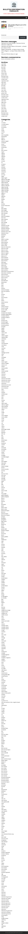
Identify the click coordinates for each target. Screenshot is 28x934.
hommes (3, 553)
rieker (2, 795)
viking (2, 916)
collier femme (4, 408)
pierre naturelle (4, 752)
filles (2, 484)
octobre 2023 (4, 116)
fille (2, 483)
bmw (2, 286)
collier (2, 401)
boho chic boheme (5, 291)
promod (3, 786)
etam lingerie (4, 461)
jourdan (3, 584)
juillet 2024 (3, 102)
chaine (2, 358)
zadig (2, 921)
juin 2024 (3, 104)
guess (2, 538)
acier (2, 133)
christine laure (4, 394)
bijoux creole (4, 245)
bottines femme (4, 306)
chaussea (3, 374)
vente (2, 884)
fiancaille (3, 476)
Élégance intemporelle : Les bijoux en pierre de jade (12, 49)
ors (2, 714)
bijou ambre (4, 208)
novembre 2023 (4, 114)
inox (2, 561)
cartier (2, 349)
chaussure (3, 377)
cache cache (4, 332)
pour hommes (4, 774)
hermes (3, 544)
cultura (2, 426)
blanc (2, 285)
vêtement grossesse (5, 903)
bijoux (2, 237)
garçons (3, 501)
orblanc (3, 711)
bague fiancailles (5, 190)
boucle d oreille (4, 308)
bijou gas (3, 214)
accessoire (3, 125)
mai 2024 (3, 105)
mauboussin (4, 651)
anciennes (3, 145)
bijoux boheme (4, 242)
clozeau (3, 400)
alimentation (4, 136)
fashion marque (4, 466)
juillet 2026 (3, 65)
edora (2, 446)
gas (2, 503)
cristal (2, 420)
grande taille (4, 529)
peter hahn (3, 736)
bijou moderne (4, 219)
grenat (2, 532)
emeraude (3, 447)
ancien (2, 144)
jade (2, 568)
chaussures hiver (5, 386)
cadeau (3, 334)
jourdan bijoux (4, 585)
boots (2, 296)
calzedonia (3, 339)
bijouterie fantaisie (5, 228)
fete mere (3, 475)
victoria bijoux (4, 915)
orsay (2, 716)
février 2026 (4, 73)
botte (2, 299)
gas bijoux (3, 504)
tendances (3, 855)
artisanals (3, 170)
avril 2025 (3, 88)
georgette (3, 518)
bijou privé (3, 220)
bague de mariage (5, 181)
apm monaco (4, 150)
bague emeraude (5, 184)
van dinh (3, 880)
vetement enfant (5, 900)
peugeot (3, 740)
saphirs (2, 817)
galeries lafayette (5, 496)
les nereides (4, 598)
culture (2, 427)
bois (2, 293)
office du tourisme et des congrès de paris (10, 702)
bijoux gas (3, 262)
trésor (2, 864)
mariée (2, 642)
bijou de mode (4, 211)
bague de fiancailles (5, 179)
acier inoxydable (4, 135)
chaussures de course (6, 385)
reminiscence (4, 794)
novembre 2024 (4, 96)
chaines (3, 366)
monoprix (3, 680)
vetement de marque (6, 898)
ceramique (3, 357)
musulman (3, 687)
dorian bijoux (4, 440)
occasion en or (4, 700)
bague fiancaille (4, 187)
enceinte (3, 450)
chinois (2, 391)
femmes (3, 470)
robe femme (4, 800)
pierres (2, 754)
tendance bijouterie (5, 852)
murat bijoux (4, 685)
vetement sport (4, 907)
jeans (2, 572)
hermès (3, 545)
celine (2, 354)
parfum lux (3, 720)
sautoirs (3, 823)
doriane (3, 441)
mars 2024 (3, 108)
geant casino (4, 507)
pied (2, 745)
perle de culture (4, 734)
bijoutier (3, 236)
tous (2, 861)
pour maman (4, 775)
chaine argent (4, 362)
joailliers (3, 582)
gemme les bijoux (5, 510)
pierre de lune (4, 748)
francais (3, 487)
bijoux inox (3, 265)
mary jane (3, 647)
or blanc (3, 708)
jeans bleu (3, 573)
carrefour (3, 348)
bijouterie (3, 224)
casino (2, 351)
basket (2, 197)
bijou (2, 207)
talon (2, 849)
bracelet (3, 319)
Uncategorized (4, 877)
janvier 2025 (4, 93)
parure (2, 726)
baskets (3, 199)
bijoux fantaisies (4, 259)
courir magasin (4, 415)
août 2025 (3, 82)
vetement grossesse (5, 904)
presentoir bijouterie (5, 777)
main (2, 616)
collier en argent (4, 404)
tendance (3, 851)
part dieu (3, 723)
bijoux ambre (4, 240)
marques (3, 645)
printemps (3, 785)
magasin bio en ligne (5, 610)
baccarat (3, 174)
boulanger (3, 311)
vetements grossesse (6, 913)
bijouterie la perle (5, 230)
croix (2, 421)
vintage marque (4, 918)
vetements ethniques (6, 912)
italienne (3, 565)
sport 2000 (3, 837)
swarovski (3, 844)
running (3, 806)
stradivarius (3, 840)
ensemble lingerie (5, 457)
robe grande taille (5, 801)
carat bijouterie (4, 343)
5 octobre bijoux (5, 124)
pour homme (4, 772)
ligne (2, 599)
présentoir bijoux (5, 778)
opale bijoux (4, 705)
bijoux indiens (4, 263)
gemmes (3, 512)
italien (2, 564)
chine (2, 389)
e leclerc (3, 444)
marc (2, 633)
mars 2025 (3, 90)
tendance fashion (5, 854)
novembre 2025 (4, 77)
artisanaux (3, 171)
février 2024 (4, 110)
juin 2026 (3, 67)
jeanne (2, 570)
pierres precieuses (5, 755)
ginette (2, 522)
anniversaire (4, 147)
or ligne (3, 710)
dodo (2, 438)
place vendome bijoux (6, 759)
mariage (3, 637)
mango (2, 630)
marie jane (3, 641)
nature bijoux (4, 691)
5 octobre (3, 122)
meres (2, 665)
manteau (3, 631)
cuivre (2, 424)
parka (2, 722)
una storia (3, 875)
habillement (3, 539)
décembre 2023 (4, 113)
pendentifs (3, 729)
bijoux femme (4, 260)
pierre (2, 746)
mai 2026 (3, 68)
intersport (3, 562)
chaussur (3, 375)
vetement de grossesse (6, 897)
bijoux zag (3, 279)
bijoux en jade (4, 254)
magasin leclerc (4, 611)
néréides (3, 694)
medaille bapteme (5, 654)
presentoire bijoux (5, 782)
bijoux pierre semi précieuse (7, 271)
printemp (3, 783)
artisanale (3, 168)
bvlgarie (3, 331)
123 (2, 121)
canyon (3, 340)
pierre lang (3, 751)
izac (2, 567)
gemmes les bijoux (5, 515)
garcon (2, 498)
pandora (3, 717)
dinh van (3, 434)
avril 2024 (3, 107)
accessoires (4, 127)
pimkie (2, 757)
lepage (2, 595)
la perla (3, 587)
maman (3, 624)
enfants (3, 453)
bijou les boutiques (5, 216)
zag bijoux (3, 926)
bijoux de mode (4, 248)
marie (2, 639)
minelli (2, 671)
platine (2, 763)
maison (3, 619)
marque (3, 644)
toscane (3, 860)
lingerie (2, 602)
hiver (2, 550)
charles (2, 369)
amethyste (3, 142)
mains (2, 618)
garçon (2, 499)
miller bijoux (4, 670)
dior (2, 435)
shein (2, 828)
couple (2, 412)
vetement (3, 892)
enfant (2, 452)
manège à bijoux (5, 628)
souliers (3, 832)
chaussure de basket (5, 378)
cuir (2, 423)
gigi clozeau (4, 521)
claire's (2, 395)
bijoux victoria (4, 277)
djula (2, 437)
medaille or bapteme (5, 657)
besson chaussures (5, 205)
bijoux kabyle (4, 266)
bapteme (3, 196)
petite (2, 739)
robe (2, 797)
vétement (3, 895)
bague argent (4, 178)
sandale (3, 812)
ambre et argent (4, 141)
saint (2, 808)
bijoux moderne (4, 268)
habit (2, 541)
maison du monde (5, 621)
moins (2, 679)
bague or (3, 193)
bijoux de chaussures (6, 247)
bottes (2, 300)
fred (2, 492)
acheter (3, 132)
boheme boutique (5, 289)
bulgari (2, 329)
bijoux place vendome (6, 273)
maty (2, 650)
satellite (3, 818)
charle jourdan (4, 368)
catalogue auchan (5, 352)
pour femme (4, 769)
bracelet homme (5, 323)
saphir (2, 815)
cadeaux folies (4, 337)
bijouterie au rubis (5, 225)
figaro (2, 481)
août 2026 (3, 64)
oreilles (2, 713)
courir (2, 414)
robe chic (3, 798)
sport (2, 835)
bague (2, 176)
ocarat (2, 699)
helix (2, 542)
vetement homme (5, 906)
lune (2, 605)
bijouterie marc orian (6, 231)
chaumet (3, 372)
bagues (3, 194)
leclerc (2, 593)
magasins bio (4, 613)
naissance (3, 690)
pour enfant (4, 768)
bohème (3, 288)
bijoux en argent (4, 253)
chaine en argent (5, 363)
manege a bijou (4, 625)
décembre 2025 (4, 76)
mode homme (4, 676)
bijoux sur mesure (5, 276)
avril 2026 (3, 70)
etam (2, 460)
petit (2, 737)
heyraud (3, 547)
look (2, 604)
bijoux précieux (4, 274)
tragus (2, 863)
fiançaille (3, 478)
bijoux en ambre (4, 251)
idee (2, 555)
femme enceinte (5, 469)
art (2, 162)
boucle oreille (4, 309)
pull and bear (4, 789)
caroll (2, 346)
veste (2, 889)
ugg (2, 874)
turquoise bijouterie (5, 872)
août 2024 (3, 100)
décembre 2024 (4, 94)
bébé (2, 202)
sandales (3, 814)
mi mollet (3, 668)
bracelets (3, 326)
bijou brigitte (4, 210)
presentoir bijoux (5, 780)
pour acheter (4, 766)
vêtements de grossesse (6, 910)
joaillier (2, 581)
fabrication (3, 463)
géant (2, 506)
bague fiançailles (5, 188)
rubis (2, 805)
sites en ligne (4, 831)
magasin (3, 608)
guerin (2, 535)
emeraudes (3, 449)
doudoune (3, 443)
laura (2, 591)
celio (2, 355)
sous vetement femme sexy (7, 834)
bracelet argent (4, 322)
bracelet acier (4, 320)
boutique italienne (5, 316)
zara (2, 927)
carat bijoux (4, 345)
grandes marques (5, 530)
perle (2, 733)
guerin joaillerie (4, 536)
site (2, 829)
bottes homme (4, 302)
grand (2, 526)
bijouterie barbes (5, 227)
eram (2, 458)
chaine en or (4, 365)
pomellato (3, 765)
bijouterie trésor (4, 233)
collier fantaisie (4, 406)
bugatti (2, 328)
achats (2, 130)
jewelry (2, 576)
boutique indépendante (6, 314)
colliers (2, 409)
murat (2, 683)
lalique (2, 590)
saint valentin (4, 811)
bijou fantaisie (4, 213)
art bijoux (3, 164)
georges (3, 516)
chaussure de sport (5, 381)
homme (3, 552)
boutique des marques (6, 313)
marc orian (3, 634)
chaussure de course (5, 380)
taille (2, 847)
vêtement (3, 893)
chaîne (2, 360)
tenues (2, 858)
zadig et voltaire (4, 923)
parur (2, 725)
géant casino (4, 509)
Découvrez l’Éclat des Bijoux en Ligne (9, 54)
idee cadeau (4, 556)
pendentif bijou (4, 728)
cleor (2, 398)
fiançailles (3, 480)
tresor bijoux (4, 867)
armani (2, 159)
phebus (3, 742)
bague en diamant (5, 185)
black (2, 283)
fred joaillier (4, 493)
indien (2, 558)
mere (2, 662)
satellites (3, 820)
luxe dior (3, 607)
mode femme (4, 673)
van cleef (3, 878)
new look (3, 696)
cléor (2, 397)
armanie (3, 161)
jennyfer (3, 575)
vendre (2, 881)
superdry (3, 843)
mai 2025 (3, 87)
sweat (2, 846)
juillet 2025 (3, 84)
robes (2, 803)
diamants (3, 432)
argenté (3, 155)
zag (2, 924)
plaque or (3, 762)
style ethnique (4, 841)
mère (2, 664)
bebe (2, 201)
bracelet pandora (5, 325)
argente (3, 153)
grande (2, 527)
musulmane (4, 688)
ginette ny (3, 524)
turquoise (3, 870)
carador (3, 342)
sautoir (2, 821)
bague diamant (4, 182)
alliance (3, 138)
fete (2, 472)
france (2, 489)
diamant (3, 431)
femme (3, 467)
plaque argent (4, 760)
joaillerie (3, 579)
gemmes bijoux (4, 513)
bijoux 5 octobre (5, 239)
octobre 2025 (4, 79)
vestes (2, 890)
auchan (3, 173)
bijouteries (3, 234)
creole (2, 418)
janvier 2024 (4, 111)
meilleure (3, 660)
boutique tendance (5, 317)
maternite (3, 648)
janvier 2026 (4, 74)
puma (2, 792)
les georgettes (4, 596)
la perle (3, 588)
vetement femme (5, 901)
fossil (2, 486)
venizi (2, 883)
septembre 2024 (5, 99)
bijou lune (3, 217)
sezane (2, 826)
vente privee (4, 886)
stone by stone (4, 838)
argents (3, 158)
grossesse (3, 533)
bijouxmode (4, 282)
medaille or (3, 656)
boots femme (4, 297)
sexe (2, 824)
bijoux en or (4, 256)
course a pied (4, 417)
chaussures (3, 383)
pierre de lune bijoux (5, 749)
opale (2, 703)
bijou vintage (4, 222)
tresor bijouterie (4, 866)
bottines (3, 305)
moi (2, 677)
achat (2, 129)
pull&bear (3, 791)
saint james (3, 809)
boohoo (3, 294)
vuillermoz (3, 920)
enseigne (3, 455)
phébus (3, 743)
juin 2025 (3, 85)
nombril (3, 697)
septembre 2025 (5, 81)
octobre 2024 (4, 97)
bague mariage (4, 191)
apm (2, 148)
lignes (2, 601)
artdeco (3, 165)
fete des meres (4, 473)
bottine (2, 303)
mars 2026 (3, 71)
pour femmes (4, 771)
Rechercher (3, 35)
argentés (3, 156)
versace (3, 887)
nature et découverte (6, 693)
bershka (3, 204)
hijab (2, 549)
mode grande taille (5, 674)
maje (2, 622)
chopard (3, 392)
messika (3, 667)
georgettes (3, 519)
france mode (4, 490)
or (1, 706)
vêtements (3, 909)
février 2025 (4, 91)
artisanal (3, 167)
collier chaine (4, 403)
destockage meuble (5, 429)
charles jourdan (4, 371)
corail (2, 411)
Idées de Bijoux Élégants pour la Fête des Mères (17, 25)
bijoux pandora (4, 270)
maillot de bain (4, 615)
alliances (3, 139)
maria (2, 636)
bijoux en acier (4, 250)
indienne (3, 559)
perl (2, 731)
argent (2, 152)
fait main (3, 464)
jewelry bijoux (4, 578)
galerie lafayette (4, 495)
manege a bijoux (5, 627)
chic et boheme (4, 388)
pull (2, 788)
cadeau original (4, 335)
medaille (3, 653)
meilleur (3, 659)
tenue (2, 857)
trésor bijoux (4, 869)
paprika (3, 719)
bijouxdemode (4, 280)
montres (3, 682)
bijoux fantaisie (4, 257)
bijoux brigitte (4, 243)
